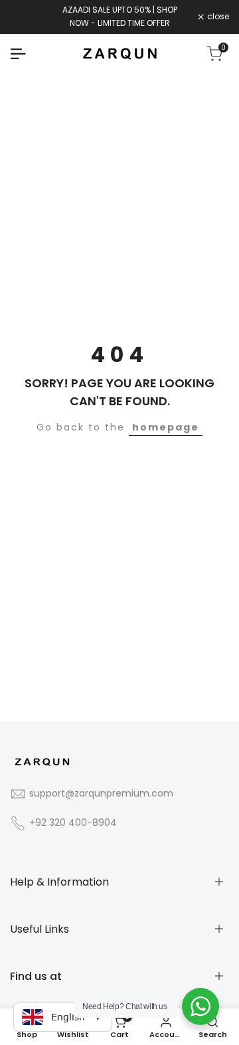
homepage (165, 427)
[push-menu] (18, 54)
